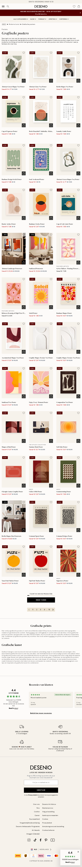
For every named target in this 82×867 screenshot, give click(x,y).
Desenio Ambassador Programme (28, 826)
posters (32, 633)
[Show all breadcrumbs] (4, 24)
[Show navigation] (3, 6)
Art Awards (36, 830)
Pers (38, 808)
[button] (70, 857)
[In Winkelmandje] (24, 81)
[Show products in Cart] (78, 6)
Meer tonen (41, 600)
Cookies (45, 819)
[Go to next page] (53, 610)
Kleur (32, 19)
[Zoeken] (8, 6)
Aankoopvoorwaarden (50, 815)
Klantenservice (47, 808)
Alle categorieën (19, 19)
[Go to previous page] (29, 610)
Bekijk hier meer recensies (41, 713)
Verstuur (41, 790)
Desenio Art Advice (49, 804)
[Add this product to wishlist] (24, 53)
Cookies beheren (48, 830)
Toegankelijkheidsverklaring (30, 823)
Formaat (41, 19)
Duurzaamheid (34, 819)
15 (49, 610)
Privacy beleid (32, 795)
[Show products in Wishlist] (74, 6)
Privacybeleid (47, 823)
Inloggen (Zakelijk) (33, 834)
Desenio (47, 861)
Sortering (63, 19)
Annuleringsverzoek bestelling (53, 826)
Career (37, 815)
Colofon (37, 812)
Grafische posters (28, 24)
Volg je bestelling (48, 812)
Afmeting (52, 19)
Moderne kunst (14, 24)
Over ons (36, 804)
